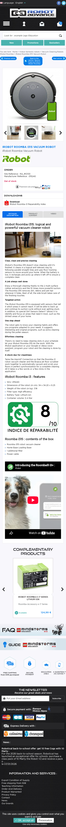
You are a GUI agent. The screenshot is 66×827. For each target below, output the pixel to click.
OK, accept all (25, 820)
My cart (60, 25)
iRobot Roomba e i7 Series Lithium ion (33, 598)
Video (53, 214)
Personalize (45, 820)
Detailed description (12, 214)
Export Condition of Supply (16, 780)
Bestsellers (54, 43)
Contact (6, 797)
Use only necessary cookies (35, 824)
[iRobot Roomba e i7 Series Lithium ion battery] (33, 576)
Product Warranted (11, 792)
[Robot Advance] (33, 13)
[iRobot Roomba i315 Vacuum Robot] (14, 132)
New (11, 43)
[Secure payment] (33, 186)
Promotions (32, 43)
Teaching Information (12, 786)
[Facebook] (59, 3)
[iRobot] (16, 158)
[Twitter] (64, 3)
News (4, 800)
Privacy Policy (9, 794)
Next (60, 132)
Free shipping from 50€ (14, 783)
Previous (5, 132)
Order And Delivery (12, 789)
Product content (33, 214)
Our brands (7, 803)
